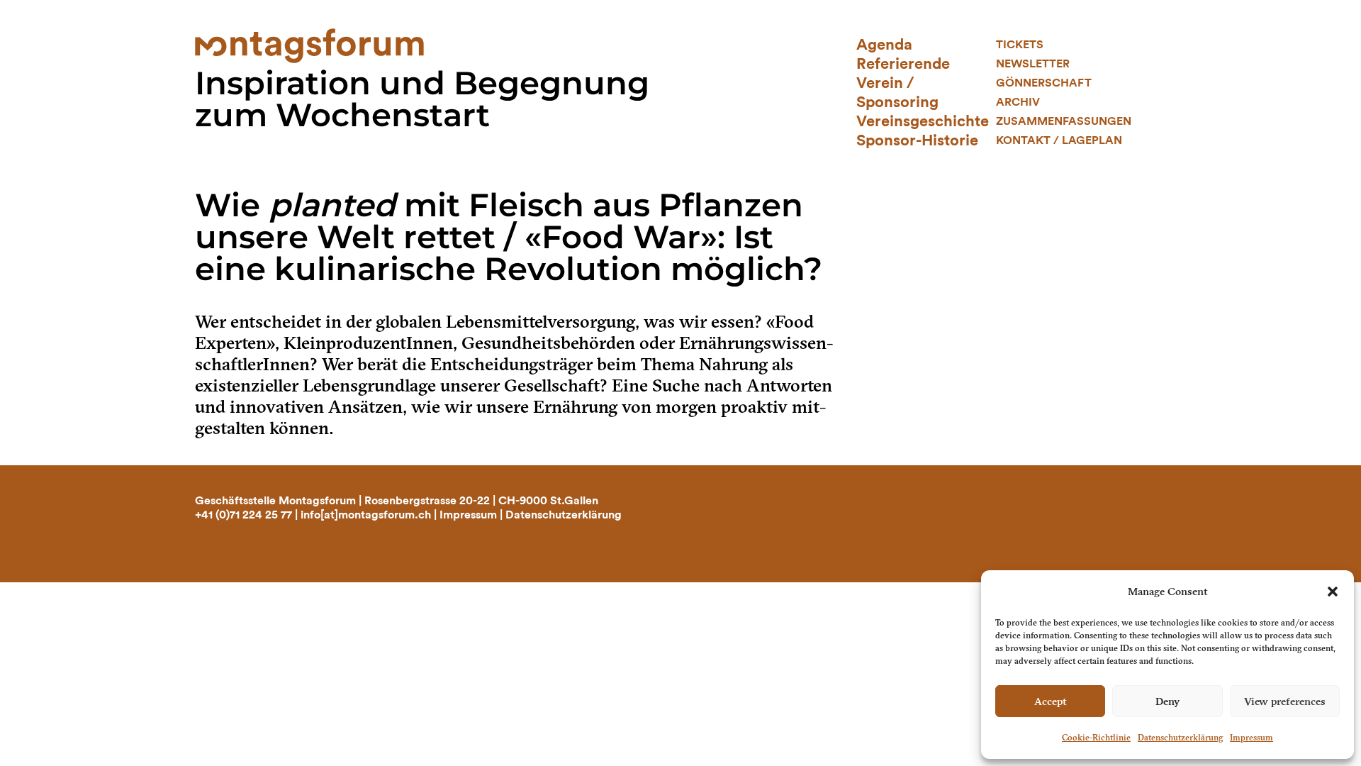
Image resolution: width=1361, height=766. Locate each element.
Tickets (1019, 44)
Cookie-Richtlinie (1096, 738)
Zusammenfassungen (1063, 121)
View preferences (1285, 701)
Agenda (884, 44)
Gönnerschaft (1044, 83)
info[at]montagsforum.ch (366, 515)
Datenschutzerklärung (1180, 738)
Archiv (1018, 102)
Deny (1167, 701)
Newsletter (1033, 64)
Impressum (1251, 738)
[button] (1333, 591)
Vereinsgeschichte (922, 121)
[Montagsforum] (309, 44)
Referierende (903, 64)
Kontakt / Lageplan (1059, 140)
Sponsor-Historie (917, 140)
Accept (1050, 701)
